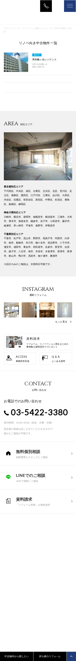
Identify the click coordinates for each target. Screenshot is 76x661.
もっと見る (61, 321)
